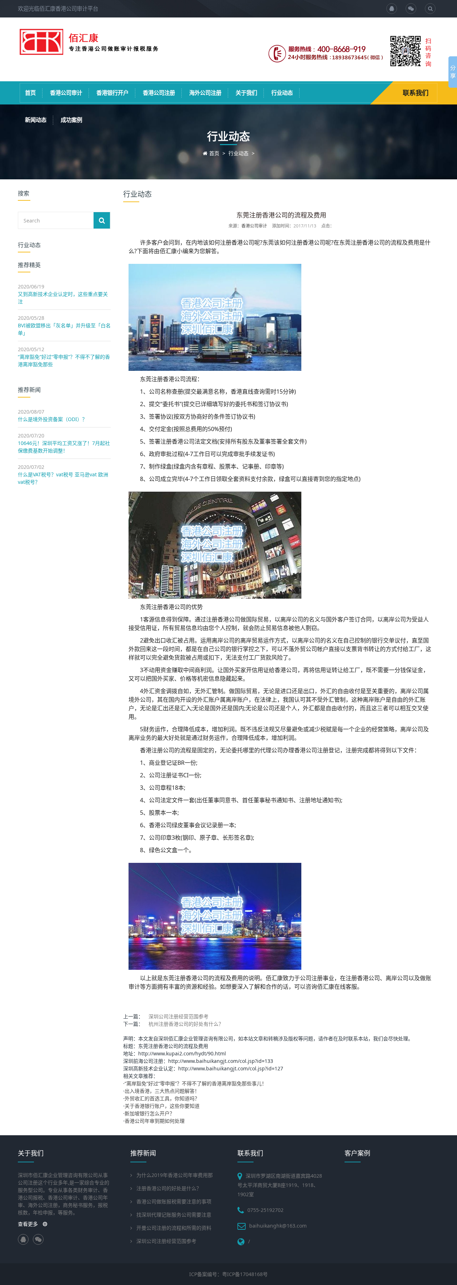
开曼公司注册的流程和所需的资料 (173, 1227)
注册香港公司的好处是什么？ (168, 1188)
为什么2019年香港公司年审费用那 (174, 1175)
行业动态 (282, 93)
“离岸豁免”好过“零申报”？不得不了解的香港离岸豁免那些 (64, 360)
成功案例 (71, 120)
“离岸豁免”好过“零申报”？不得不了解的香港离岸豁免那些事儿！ (196, 1083)
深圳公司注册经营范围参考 (179, 1016)
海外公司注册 (205, 93)
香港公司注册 (159, 93)
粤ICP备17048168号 (245, 1274)
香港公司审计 (66, 93)
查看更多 (28, 1223)
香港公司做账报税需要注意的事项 (173, 1201)
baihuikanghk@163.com (278, 1225)
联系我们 (415, 92)
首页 (30, 93)
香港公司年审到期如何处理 (155, 1120)
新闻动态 (35, 120)
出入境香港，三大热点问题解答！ (162, 1090)
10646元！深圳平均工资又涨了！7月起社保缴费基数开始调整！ (64, 447)
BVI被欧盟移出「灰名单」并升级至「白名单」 (64, 329)
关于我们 (246, 93)
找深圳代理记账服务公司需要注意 (173, 1214)
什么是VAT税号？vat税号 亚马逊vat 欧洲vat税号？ (63, 478)
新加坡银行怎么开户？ (150, 1113)
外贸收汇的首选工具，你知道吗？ (162, 1098)
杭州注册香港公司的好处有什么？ (186, 1023)
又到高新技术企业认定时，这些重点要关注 (63, 298)
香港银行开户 (112, 93)
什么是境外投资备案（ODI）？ (52, 419)
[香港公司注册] (89, 52)
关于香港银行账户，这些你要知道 (162, 1105)
